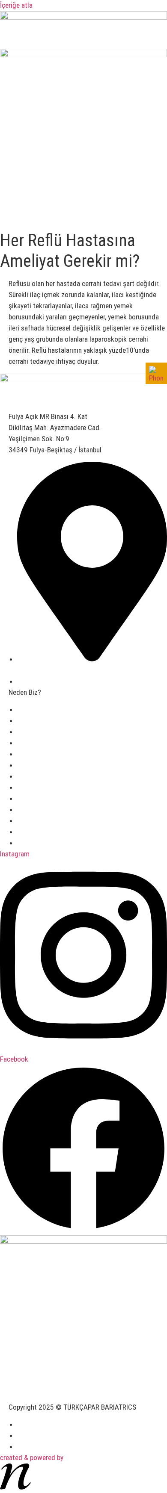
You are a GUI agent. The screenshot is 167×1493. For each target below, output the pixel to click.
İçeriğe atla (16, 5)
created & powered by (31, 1457)
